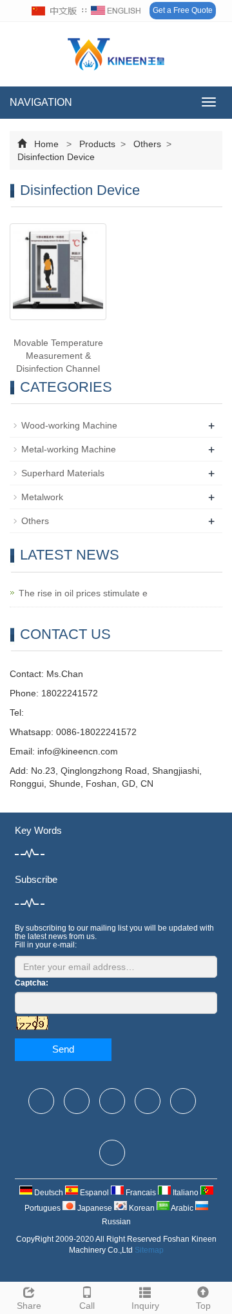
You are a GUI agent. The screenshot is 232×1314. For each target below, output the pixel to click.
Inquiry (145, 1305)
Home (46, 144)
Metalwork (42, 497)
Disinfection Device (56, 157)
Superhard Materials (62, 473)
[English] (116, 11)
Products (97, 144)
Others (147, 144)
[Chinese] (55, 11)
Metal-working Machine (68, 449)
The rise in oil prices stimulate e (83, 593)
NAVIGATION (41, 102)
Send (63, 1049)
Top (203, 1305)
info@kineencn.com (77, 751)
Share (29, 1305)
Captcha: (31, 982)
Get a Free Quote (183, 10)
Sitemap (149, 1250)
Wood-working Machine (69, 425)
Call (87, 1305)
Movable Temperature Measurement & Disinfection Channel (58, 356)
